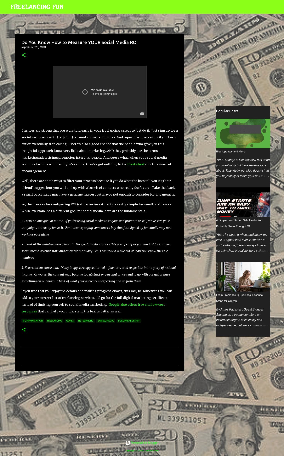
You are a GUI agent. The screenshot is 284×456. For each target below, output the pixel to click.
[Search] (69, 7)
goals (70, 320)
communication (33, 320)
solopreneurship (128, 320)
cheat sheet (136, 164)
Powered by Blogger (144, 442)
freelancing (54, 320)
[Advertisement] (100, 404)
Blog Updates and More (230, 151)
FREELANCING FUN (37, 6)
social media (106, 320)
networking (85, 320)
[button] (23, 55)
